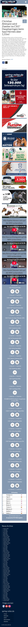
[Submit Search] (3, 68)
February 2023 (6, 583)
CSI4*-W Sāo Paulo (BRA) (15, 431)
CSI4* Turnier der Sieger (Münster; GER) (14, 318)
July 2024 (5, 561)
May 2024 (5, 563)
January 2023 (6, 584)
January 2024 (6, 569)
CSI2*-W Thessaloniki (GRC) (14, 338)
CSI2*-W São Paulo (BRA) (15, 348)
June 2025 (5, 547)
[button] (3, 62)
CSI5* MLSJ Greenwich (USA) (15, 482)
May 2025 (5, 548)
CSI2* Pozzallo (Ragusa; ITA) (15, 461)
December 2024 (6, 554)
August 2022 (5, 591)
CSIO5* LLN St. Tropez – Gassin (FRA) (15, 411)
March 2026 (5, 535)
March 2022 (5, 597)
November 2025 (6, 540)
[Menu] (25, 2)
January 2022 (6, 600)
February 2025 (6, 552)
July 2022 (5, 592)
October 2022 (6, 588)
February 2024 (6, 567)
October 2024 (6, 557)
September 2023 (6, 574)
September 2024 (6, 558)
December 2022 (6, 586)
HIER (12, 59)
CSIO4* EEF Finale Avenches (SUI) (15, 308)
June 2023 (5, 578)
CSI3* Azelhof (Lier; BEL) (15, 328)
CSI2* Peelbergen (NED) (15, 368)
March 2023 (5, 582)
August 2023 (5, 575)
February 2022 (6, 599)
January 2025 (6, 553)
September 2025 (6, 543)
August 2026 (5, 528)
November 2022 (6, 587)
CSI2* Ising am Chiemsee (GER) (14, 358)
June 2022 (5, 594)
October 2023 (6, 573)
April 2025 (5, 549)
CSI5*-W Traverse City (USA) (15, 421)
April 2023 (5, 580)
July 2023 (5, 577)
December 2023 (6, 570)
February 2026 (6, 536)
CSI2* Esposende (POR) (14, 378)
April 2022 (5, 596)
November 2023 (6, 571)
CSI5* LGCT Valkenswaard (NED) (15, 297)
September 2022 (6, 590)
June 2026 (5, 531)
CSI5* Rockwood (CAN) (15, 287)
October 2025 (6, 541)
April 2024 (5, 565)
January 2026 (6, 537)
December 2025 (6, 539)
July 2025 (5, 545)
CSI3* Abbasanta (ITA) (14, 451)
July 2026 (5, 530)
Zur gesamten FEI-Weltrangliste (14, 517)
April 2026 (5, 533)
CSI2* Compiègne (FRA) (15, 389)
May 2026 (5, 532)
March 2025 (5, 550)
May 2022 (5, 595)
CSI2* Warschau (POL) (14, 471)
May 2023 (5, 579)
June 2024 (5, 562)
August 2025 (5, 544)
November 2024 (6, 556)
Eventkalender (14, 285)
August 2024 (5, 560)
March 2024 (5, 566)
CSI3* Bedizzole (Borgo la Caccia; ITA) (15, 441)
